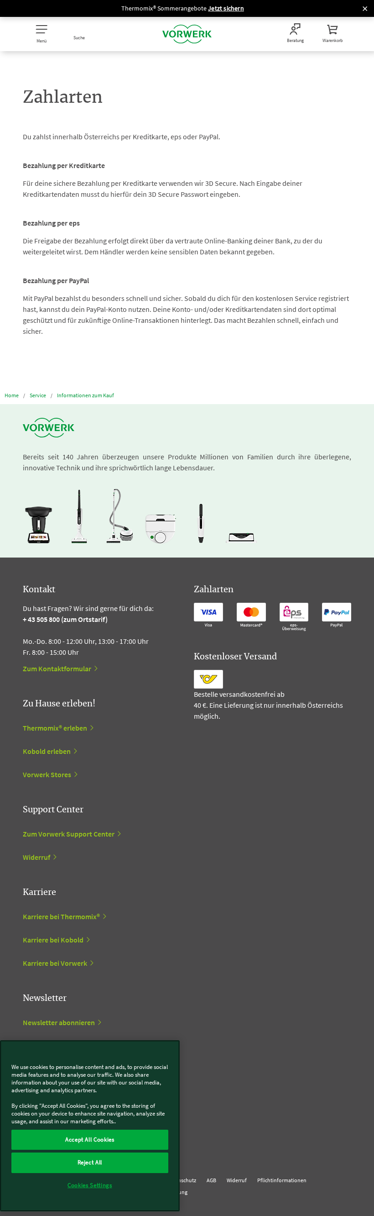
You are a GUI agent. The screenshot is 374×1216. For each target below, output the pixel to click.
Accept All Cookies (89, 1139)
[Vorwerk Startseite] (187, 34)
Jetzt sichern (226, 8)
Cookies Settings (90, 1185)
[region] (90, 1125)
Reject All (90, 1162)
